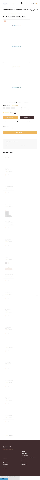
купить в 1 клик (27, 117)
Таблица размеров (15, 105)
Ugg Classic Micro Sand (9, 274)
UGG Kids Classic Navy (9, 380)
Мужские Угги (5, 464)
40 (14, 108)
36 (4, 108)
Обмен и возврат (32, 10)
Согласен (4, 478)
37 (6, 108)
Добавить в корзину (10, 117)
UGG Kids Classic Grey (9, 186)
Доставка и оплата (29, 9)
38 (9, 108)
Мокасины (5, 469)
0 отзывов (11, 102)
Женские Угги (5, 462)
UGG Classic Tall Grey (8, 292)
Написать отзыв (19, 132)
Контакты (36, 9)
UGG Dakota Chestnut (8, 415)
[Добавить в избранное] (12, 157)
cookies (6, 476)
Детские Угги (5, 466)
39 (11, 108)
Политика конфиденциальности (8, 449)
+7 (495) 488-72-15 (22, 4)
